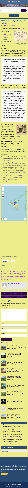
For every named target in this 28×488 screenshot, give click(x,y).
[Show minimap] (25, 219)
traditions (6, 279)
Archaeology (4, 275)
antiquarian (17, 273)
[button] (14, 203)
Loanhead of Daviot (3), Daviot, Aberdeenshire (13, 429)
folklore (21, 275)
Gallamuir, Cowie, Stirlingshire (9, 443)
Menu (15, 16)
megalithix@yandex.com (14, 1)
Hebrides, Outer (6, 271)
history (17, 276)
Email (3, 328)
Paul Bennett (7, 182)
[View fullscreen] (3, 193)
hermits (11, 276)
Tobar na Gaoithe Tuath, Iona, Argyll (14, 293)
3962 (7, 34)
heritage (7, 276)
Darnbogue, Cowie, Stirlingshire (10, 441)
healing (2, 276)
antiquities (22, 273)
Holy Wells (12, 271)
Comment (4, 307)
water (10, 279)
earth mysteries (10, 275)
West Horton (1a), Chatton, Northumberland (12, 438)
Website (3, 333)
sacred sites (15, 278)
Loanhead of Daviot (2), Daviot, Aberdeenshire (13, 426)
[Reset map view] (3, 196)
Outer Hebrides (4, 278)
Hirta (14, 276)
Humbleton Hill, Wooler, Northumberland (12, 436)
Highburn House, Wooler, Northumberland (12, 434)
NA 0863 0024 (22, 28)
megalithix (13, 25)
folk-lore (17, 275)
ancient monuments (9, 273)
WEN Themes (19, 486)
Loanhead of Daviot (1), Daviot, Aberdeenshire (13, 428)
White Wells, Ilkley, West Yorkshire (14, 296)
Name (3, 323)
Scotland (17, 271)
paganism (10, 278)
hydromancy (22, 276)
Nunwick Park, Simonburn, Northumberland (12, 439)
